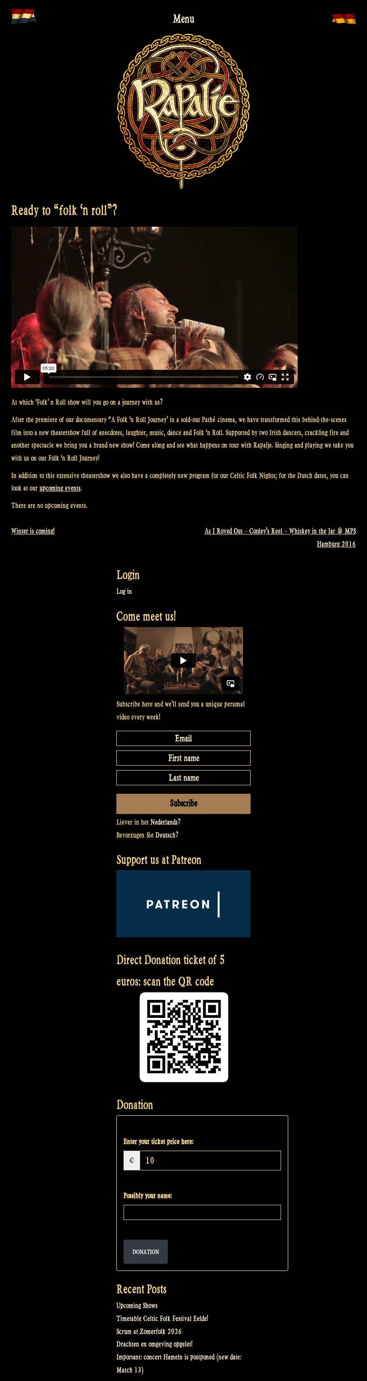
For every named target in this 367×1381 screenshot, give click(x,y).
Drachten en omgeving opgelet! (154, 1344)
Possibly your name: (148, 1195)
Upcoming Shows (137, 1305)
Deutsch (165, 835)
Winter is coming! (33, 531)
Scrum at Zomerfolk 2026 (149, 1331)
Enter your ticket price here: (158, 1141)
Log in (124, 591)
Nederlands (164, 822)
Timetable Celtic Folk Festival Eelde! (162, 1318)
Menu (183, 18)
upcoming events (60, 488)
